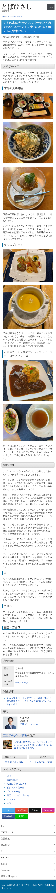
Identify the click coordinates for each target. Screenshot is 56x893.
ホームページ (21, 683)
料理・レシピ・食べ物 (18, 795)
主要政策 (5, 838)
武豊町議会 (12, 780)
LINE (21, 816)
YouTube (22, 810)
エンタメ (11, 799)
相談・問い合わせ (10, 876)
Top (2, 826)
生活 (9, 803)
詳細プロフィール (29, 724)
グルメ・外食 (13, 791)
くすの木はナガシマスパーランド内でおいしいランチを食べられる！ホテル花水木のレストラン (33, 745)
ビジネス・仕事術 (15, 787)
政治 (9, 776)
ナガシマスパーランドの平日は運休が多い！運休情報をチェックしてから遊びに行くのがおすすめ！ (29, 701)
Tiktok (35, 810)
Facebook (8, 816)
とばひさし (16, 6)
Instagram (48, 810)
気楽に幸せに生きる (17, 783)
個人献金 (5, 845)
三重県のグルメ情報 (15, 735)
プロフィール (7, 832)
